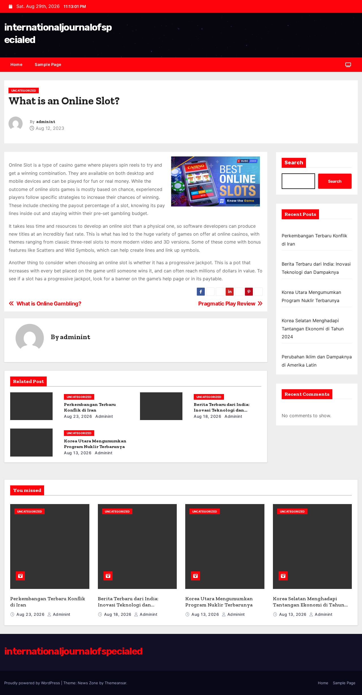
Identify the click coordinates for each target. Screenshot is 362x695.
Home (16, 64)
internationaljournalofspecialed (73, 651)
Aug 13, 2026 (77, 452)
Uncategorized (23, 90)
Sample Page (48, 64)
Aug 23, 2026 (78, 416)
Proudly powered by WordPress (32, 683)
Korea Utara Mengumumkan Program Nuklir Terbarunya (95, 443)
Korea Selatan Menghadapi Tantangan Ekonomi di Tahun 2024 (313, 328)
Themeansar (115, 683)
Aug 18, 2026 (207, 416)
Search (294, 163)
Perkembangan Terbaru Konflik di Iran (90, 407)
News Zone (88, 683)
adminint (45, 121)
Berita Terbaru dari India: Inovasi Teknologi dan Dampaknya (221, 410)
